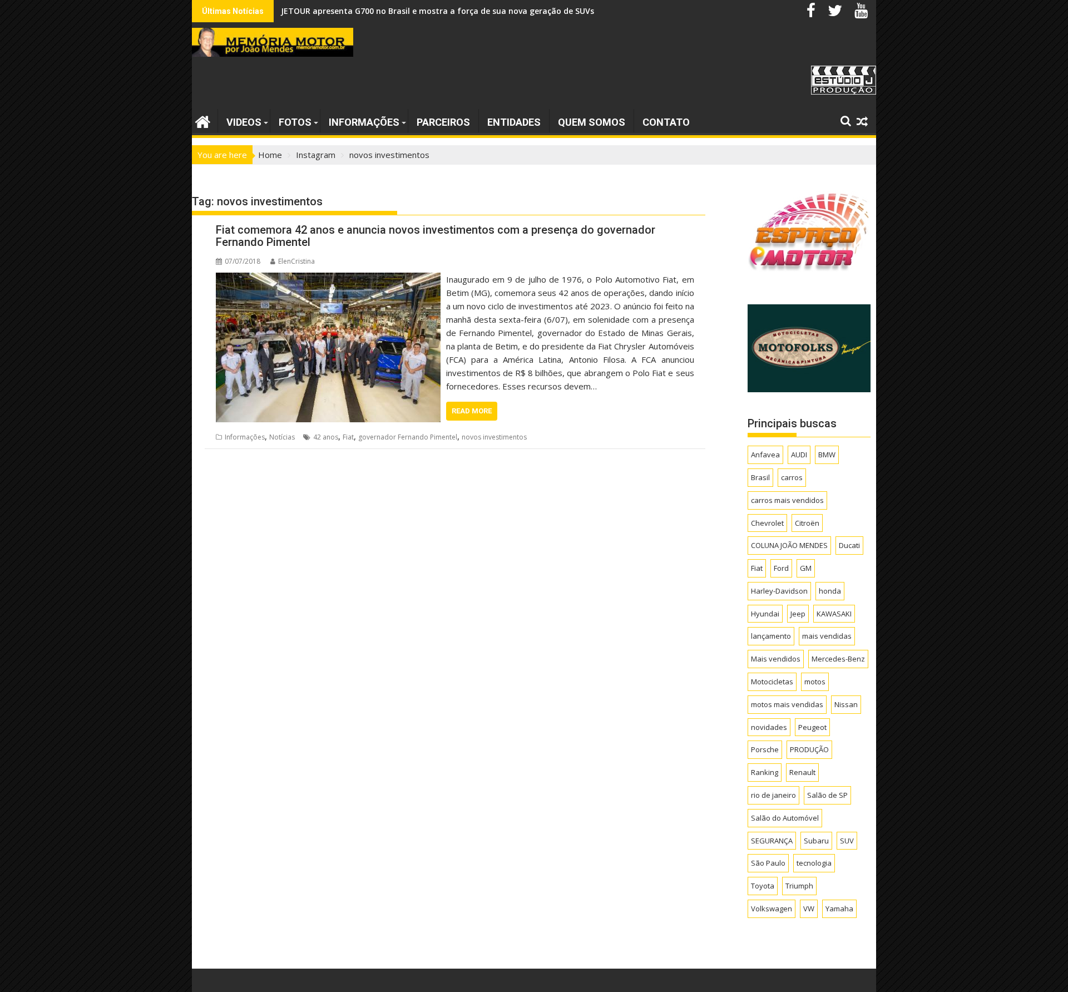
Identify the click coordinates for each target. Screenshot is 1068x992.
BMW (826, 455)
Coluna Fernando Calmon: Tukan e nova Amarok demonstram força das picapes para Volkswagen (472, 11)
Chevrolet (767, 523)
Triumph (799, 886)
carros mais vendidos (787, 500)
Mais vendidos (775, 659)
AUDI (799, 455)
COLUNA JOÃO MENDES (789, 545)
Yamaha (839, 909)
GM (806, 568)
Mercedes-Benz (838, 659)
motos (814, 682)
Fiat (348, 437)
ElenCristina (296, 261)
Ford (781, 568)
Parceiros (443, 122)
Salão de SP (827, 795)
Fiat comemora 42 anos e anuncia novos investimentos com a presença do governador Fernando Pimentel (435, 236)
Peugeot (812, 727)
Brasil (760, 477)
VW (808, 909)
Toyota (762, 886)
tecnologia (814, 863)
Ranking (764, 772)
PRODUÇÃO (809, 749)
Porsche (765, 749)
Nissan (846, 704)
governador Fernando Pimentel (407, 437)
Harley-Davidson (779, 591)
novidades (769, 727)
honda (830, 591)
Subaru (816, 841)
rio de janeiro (773, 795)
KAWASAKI (834, 614)
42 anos (325, 437)
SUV (847, 841)
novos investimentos (494, 437)
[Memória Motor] (202, 120)
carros (792, 477)
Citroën (807, 523)
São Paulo (768, 863)
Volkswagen (771, 909)
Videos (243, 122)
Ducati (849, 545)
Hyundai (765, 614)
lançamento (771, 636)
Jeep (797, 614)
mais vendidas (827, 636)
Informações (364, 122)
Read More (472, 411)
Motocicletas (772, 682)
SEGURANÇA (772, 841)
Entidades (514, 122)
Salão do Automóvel (785, 818)
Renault (802, 772)
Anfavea (765, 455)
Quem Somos (591, 122)
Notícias (282, 437)
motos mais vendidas (787, 704)
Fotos (295, 122)
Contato (666, 122)
